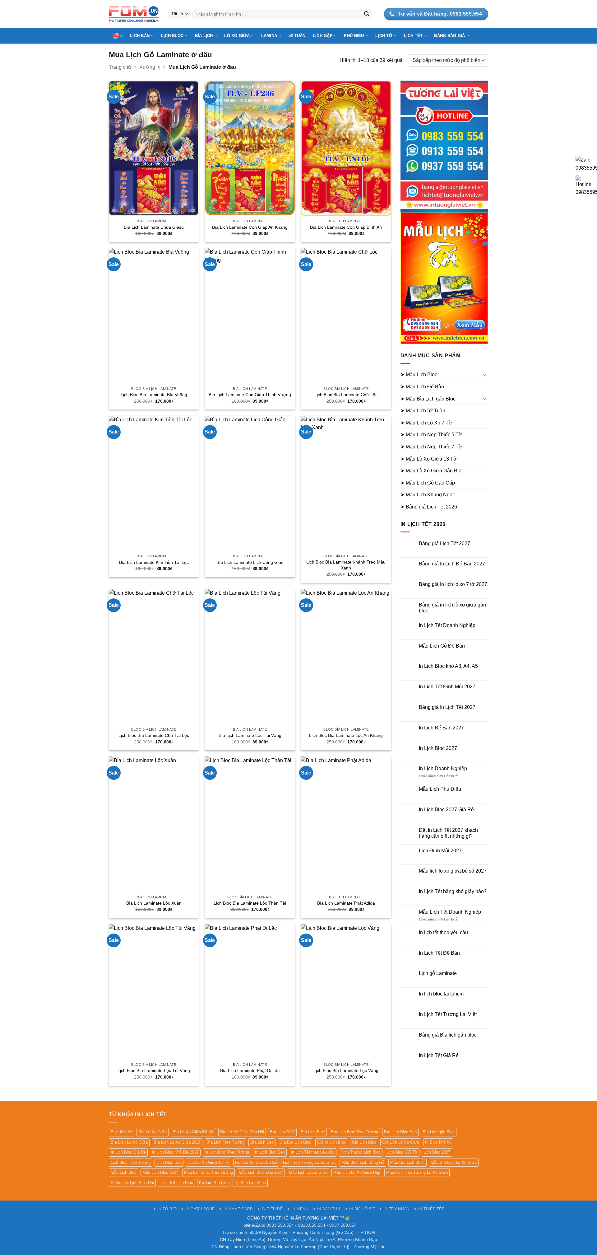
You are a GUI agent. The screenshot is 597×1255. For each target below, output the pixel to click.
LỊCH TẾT (413, 35)
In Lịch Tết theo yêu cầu (313, 1152)
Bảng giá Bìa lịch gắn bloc (448, 1034)
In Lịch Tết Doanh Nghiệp (447, 625)
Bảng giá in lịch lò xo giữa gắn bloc (452, 607)
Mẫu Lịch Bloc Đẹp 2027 (261, 1172)
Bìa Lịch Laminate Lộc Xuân (154, 903)
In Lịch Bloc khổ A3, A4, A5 (448, 666)
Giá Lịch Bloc (364, 1142)
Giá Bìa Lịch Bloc (295, 1142)
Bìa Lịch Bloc (313, 1132)
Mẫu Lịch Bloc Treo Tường (208, 1172)
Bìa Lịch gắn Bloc (439, 1132)
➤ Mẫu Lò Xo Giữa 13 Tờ (428, 458)
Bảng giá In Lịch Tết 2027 (447, 707)
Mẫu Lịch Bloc (124, 1172)
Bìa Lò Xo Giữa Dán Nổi (242, 1132)
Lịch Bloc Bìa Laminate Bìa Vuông (154, 394)
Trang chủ (120, 67)
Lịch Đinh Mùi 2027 (440, 850)
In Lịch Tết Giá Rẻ (439, 1055)
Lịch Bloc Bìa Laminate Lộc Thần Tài (250, 903)
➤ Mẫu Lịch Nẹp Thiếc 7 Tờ (431, 446)
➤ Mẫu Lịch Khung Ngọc (427, 494)
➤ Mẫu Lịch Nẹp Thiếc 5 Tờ (431, 434)
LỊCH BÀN (140, 35)
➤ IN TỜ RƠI (165, 1209)
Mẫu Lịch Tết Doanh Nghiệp (450, 912)
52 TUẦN (297, 35)
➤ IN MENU (298, 1209)
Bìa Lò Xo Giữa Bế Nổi (193, 1132)
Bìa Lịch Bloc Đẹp (400, 1132)
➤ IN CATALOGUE (198, 1209)
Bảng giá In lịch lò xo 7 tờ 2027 (453, 584)
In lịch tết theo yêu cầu (443, 932)
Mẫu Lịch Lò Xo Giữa (308, 1172)
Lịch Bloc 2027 (436, 1152)
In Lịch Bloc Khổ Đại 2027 (175, 1152)
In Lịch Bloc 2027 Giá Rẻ (446, 809)
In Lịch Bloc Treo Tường (227, 1152)
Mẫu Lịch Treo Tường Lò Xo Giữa (417, 1172)
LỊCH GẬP (323, 35)
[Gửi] (366, 14)
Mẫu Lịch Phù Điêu (440, 789)
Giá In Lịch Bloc (331, 1142)
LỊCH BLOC (172, 35)
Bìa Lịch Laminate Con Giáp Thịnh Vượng (250, 394)
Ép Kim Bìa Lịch (214, 1182)
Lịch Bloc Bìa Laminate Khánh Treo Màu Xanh (346, 565)
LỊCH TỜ (383, 35)
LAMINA (269, 35)
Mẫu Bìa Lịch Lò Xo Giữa (454, 1162)
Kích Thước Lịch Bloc (360, 1152)
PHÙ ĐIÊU (354, 35)
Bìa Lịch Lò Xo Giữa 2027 (177, 1142)
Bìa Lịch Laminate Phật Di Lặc (250, 1070)
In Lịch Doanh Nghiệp (443, 768)
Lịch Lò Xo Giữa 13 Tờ (208, 1162)
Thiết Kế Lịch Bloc (176, 1182)
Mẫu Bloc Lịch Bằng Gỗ (362, 1162)
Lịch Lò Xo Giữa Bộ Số (256, 1162)
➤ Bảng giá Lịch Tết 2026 (428, 506)
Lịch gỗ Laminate (438, 973)
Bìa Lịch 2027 (282, 1132)
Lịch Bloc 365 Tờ (402, 1152)
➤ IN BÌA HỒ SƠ (360, 1209)
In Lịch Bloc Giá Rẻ (128, 1152)
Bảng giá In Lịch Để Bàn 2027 (452, 563)
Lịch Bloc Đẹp (169, 1162)
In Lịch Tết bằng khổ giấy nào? (453, 891)
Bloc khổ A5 (121, 1132)
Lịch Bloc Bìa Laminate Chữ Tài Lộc (153, 735)
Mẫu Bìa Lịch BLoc (407, 1162)
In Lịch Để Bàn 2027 (441, 727)
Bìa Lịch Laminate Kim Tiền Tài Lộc (154, 562)
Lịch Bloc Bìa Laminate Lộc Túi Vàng (154, 1070)
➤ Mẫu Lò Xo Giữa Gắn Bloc (432, 470)
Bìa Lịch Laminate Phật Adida (346, 903)
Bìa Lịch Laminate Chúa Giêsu (154, 227)
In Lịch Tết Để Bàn (439, 953)
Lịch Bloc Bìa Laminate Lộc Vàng (345, 1070)
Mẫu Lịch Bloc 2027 (160, 1172)
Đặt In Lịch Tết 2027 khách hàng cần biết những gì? (448, 833)
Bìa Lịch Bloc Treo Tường (354, 1132)
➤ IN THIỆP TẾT (429, 1209)
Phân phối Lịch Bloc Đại (132, 1182)
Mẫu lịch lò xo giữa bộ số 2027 (453, 870)
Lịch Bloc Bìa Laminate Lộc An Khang (346, 735)
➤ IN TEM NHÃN (394, 1209)
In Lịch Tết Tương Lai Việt (448, 1014)
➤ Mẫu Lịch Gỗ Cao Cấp (427, 482)
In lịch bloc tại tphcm (441, 993)
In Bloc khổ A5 (438, 1142)
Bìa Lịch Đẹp (262, 1142)
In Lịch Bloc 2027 (438, 748)
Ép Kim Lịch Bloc (250, 1182)
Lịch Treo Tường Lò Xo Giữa (309, 1162)
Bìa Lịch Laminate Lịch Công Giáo (250, 562)
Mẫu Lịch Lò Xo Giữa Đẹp (356, 1172)
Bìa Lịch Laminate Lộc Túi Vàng (250, 735)
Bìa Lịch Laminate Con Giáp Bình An (346, 227)
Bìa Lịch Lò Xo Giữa (129, 1142)
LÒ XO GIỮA (237, 35)
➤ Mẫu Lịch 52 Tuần (422, 410)
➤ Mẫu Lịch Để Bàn (422, 386)
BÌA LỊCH (204, 35)
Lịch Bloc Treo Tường (130, 1162)
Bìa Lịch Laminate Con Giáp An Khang (250, 227)
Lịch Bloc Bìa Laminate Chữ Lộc (345, 394)
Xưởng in (149, 67)
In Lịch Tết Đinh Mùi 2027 (447, 686)
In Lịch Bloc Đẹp (270, 1152)
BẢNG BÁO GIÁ (449, 35)
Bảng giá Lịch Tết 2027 (444, 543)
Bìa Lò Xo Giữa (152, 1132)
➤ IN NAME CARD (236, 1209)
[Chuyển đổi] (484, 374)
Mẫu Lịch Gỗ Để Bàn (442, 646)
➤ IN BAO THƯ (326, 1209)
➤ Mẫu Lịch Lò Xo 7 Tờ (426, 422)
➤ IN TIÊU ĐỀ (270, 1209)
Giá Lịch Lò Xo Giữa (400, 1142)
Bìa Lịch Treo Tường (225, 1142)
